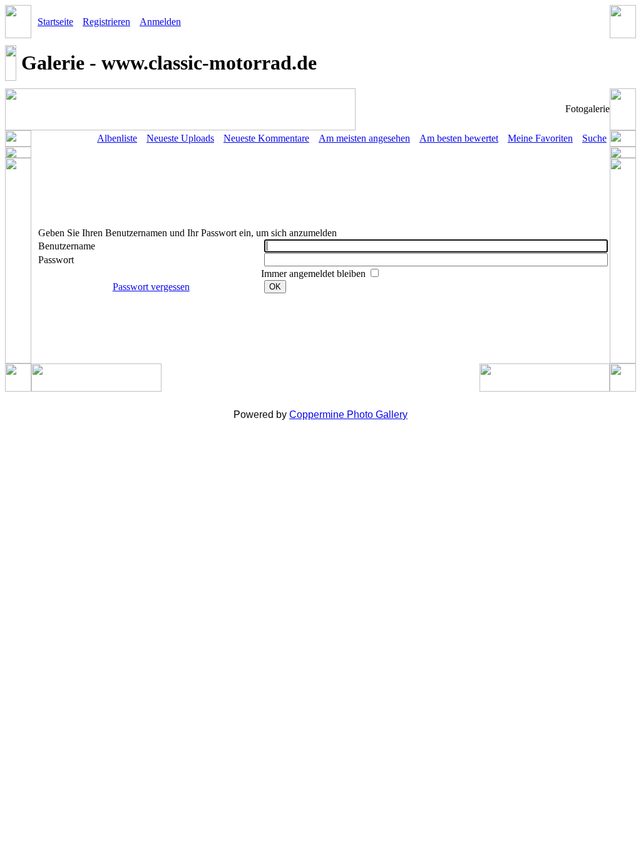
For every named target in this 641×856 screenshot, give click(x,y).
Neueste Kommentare (266, 138)
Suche (594, 138)
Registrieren (106, 21)
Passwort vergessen (151, 286)
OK (275, 286)
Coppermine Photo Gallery (348, 414)
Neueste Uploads (180, 138)
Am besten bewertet (458, 138)
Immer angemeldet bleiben (314, 273)
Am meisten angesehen (364, 138)
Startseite (55, 21)
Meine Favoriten (540, 138)
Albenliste (117, 138)
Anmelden (160, 21)
